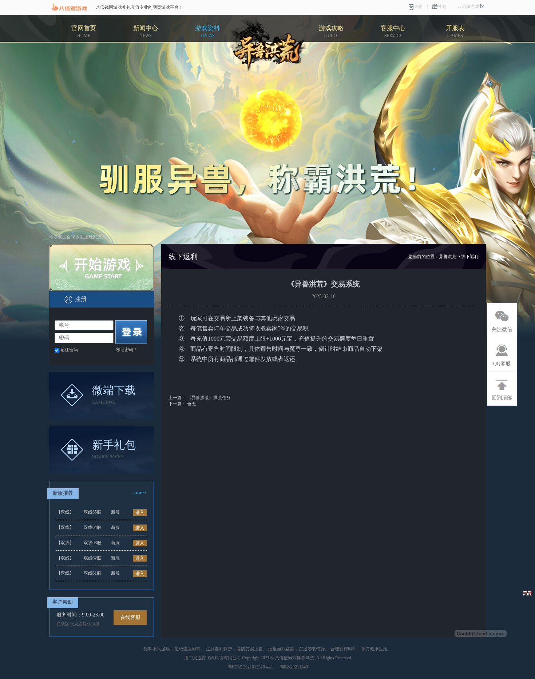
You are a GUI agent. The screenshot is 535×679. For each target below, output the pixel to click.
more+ (140, 492)
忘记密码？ (127, 349)
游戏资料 (207, 31)
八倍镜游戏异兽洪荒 (294, 657)
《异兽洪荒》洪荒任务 (209, 397)
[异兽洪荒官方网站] (269, 46)
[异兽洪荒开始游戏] (101, 267)
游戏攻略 (331, 31)
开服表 (455, 31)
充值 (418, 6)
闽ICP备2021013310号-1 (250, 667)
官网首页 (83, 31)
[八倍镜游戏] (69, 7)
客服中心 (393, 31)
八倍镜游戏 (468, 6)
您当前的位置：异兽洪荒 (432, 256)
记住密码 (69, 349)
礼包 (442, 6)
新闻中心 (145, 31)
